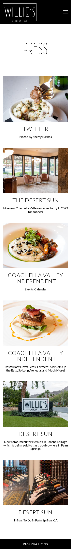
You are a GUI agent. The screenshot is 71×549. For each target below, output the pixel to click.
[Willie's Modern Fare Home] (19, 12)
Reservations (35, 544)
